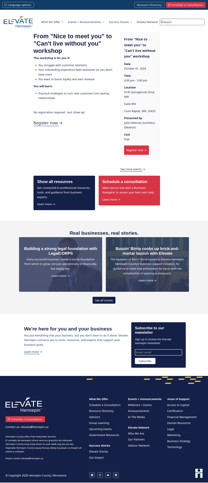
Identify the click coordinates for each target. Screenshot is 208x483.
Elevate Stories (98, 451)
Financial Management (182, 417)
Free (127, 139)
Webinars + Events (140, 405)
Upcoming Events (100, 429)
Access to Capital (178, 405)
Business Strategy (178, 441)
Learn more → (46, 204)
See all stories (104, 300)
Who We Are (136, 433)
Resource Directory (101, 411)
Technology (174, 447)
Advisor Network (139, 445)
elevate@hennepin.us (32, 458)
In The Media (136, 417)
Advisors (94, 417)
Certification (175, 411)
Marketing (173, 435)
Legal (170, 429)
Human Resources (179, 423)
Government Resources (104, 435)
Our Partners (136, 439)
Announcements (138, 411)
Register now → (48, 123)
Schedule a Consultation (104, 405)
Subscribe (145, 361)
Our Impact (96, 457)
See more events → (132, 169)
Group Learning (99, 423)
